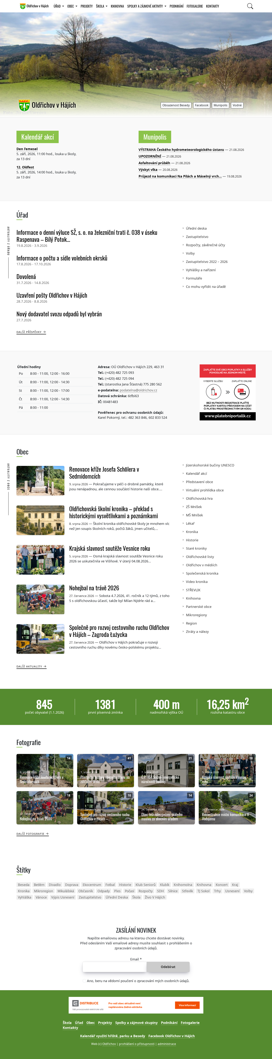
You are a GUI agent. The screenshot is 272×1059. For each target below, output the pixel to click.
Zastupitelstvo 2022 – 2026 (207, 261)
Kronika (192, 532)
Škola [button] (100, 6)
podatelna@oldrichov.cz (138, 390)
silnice (173, 891)
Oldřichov (109, 1044)
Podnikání (176, 6)
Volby (190, 253)
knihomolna (183, 884)
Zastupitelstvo (197, 236)
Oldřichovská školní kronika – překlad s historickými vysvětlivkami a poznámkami (113, 512)
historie (125, 884)
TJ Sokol (203, 891)
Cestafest (24, 167)
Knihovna (193, 598)
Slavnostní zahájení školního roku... (45, 149)
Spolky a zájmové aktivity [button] (145, 6)
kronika (24, 891)
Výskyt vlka (148, 169)
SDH (160, 891)
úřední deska (117, 897)
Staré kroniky (196, 548)
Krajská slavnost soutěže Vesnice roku (109, 548)
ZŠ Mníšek (194, 507)
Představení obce (199, 482)
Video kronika (197, 581)
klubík (164, 884)
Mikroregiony (196, 615)
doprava (71, 884)
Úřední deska (196, 228)
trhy (217, 891)
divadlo (55, 884)
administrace (167, 1044)
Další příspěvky (29, 331)
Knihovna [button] (117, 6)
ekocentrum (92, 884)
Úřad (79, 1022)
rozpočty (146, 891)
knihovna (204, 884)
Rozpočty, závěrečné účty (205, 245)
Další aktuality (29, 666)
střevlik (187, 891)
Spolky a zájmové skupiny (136, 1022)
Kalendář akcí (37, 136)
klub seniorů (146, 884)
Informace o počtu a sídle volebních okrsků (61, 258)
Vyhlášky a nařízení (201, 270)
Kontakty (212, 6)
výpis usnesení (62, 897)
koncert (222, 884)
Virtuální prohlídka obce (205, 490)
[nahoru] (263, 1050)
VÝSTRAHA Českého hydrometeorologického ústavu (181, 149)
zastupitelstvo (90, 897)
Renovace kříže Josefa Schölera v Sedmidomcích (104, 472)
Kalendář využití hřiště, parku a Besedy (112, 1036)
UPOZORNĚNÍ (150, 156)
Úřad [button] (57, 6)
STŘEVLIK (193, 590)
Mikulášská (66, 891)
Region (191, 623)
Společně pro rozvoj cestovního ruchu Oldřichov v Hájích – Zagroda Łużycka (119, 631)
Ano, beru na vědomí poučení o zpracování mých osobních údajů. (138, 981)
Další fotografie (30, 833)
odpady (104, 891)
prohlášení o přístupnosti (137, 1044)
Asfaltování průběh (154, 163)
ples (117, 891)
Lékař (190, 523)
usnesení (232, 891)
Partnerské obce (198, 606)
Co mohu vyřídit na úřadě (206, 286)
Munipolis (154, 136)
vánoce (41, 897)
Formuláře (194, 278)
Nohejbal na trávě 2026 (94, 588)
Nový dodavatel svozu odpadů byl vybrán (59, 314)
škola (136, 897)
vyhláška (24, 897)
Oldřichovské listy (200, 556)
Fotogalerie (195, 6)
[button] (176, 105)
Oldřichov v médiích (201, 565)
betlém (39, 884)
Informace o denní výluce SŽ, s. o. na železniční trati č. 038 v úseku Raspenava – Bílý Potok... (86, 236)
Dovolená (26, 276)
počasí (129, 891)
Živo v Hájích (155, 897)
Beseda (23, 884)
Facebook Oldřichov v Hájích (171, 1036)
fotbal (110, 884)
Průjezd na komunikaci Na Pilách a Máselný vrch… (180, 176)
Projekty (87, 6)
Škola (67, 1022)
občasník (85, 891)
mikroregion (43, 891)
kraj (235, 884)
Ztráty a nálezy (197, 631)
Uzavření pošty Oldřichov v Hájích (51, 295)
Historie (192, 540)
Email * (136, 959)
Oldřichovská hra (199, 498)
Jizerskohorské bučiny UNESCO (210, 465)
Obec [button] (71, 6)
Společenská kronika (202, 573)
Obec (90, 1022)
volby (248, 891)
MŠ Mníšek (194, 515)
